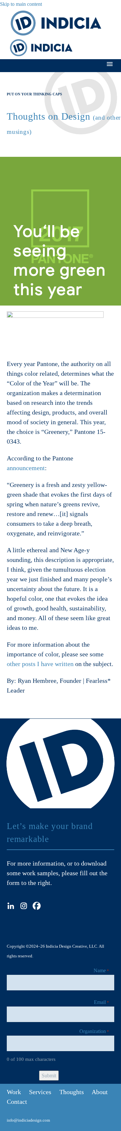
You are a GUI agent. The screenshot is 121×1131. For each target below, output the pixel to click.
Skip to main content (21, 4)
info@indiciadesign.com (28, 1120)
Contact (17, 1101)
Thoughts (71, 1091)
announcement (26, 467)
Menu (110, 64)
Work (14, 1091)
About (100, 1091)
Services (40, 1091)
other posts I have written (40, 663)
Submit (49, 1075)
